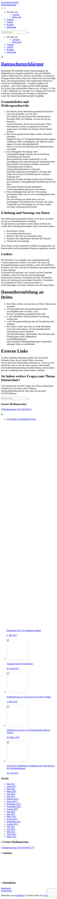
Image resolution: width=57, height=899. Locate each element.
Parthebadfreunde (8, 5)
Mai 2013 (11, 814)
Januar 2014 (12, 801)
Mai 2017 (11, 784)
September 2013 (14, 806)
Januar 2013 (12, 819)
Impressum (11, 27)
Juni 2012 (11, 829)
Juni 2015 (11, 794)
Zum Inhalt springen (10, 2)
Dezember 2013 (14, 804)
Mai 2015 (11, 796)
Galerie (10, 22)
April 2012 (11, 834)
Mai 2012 (11, 831)
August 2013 (12, 809)
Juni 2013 (11, 811)
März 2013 (11, 816)
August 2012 (12, 824)
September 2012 (14, 821)
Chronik (15, 14)
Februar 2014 (12, 799)
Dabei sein (16, 17)
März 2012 (11, 836)
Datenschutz (6, 891)
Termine (10, 19)
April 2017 (11, 786)
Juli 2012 (11, 826)
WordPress (19, 895)
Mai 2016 (11, 789)
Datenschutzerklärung (22, 63)
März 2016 (11, 791)
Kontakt (10, 24)
